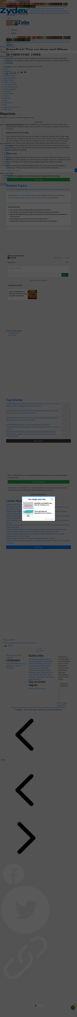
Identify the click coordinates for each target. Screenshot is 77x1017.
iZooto (52, 519)
